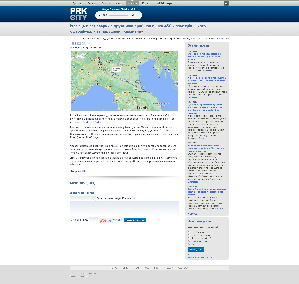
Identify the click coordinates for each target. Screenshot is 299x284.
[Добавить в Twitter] (79, 43)
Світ (206, 38)
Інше (193, 244)
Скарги (106, 3)
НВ (84, 171)
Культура (197, 38)
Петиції (91, 3)
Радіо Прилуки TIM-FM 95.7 (118, 9)
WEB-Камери (164, 3)
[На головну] (79, 14)
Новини (132, 3)
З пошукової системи (200, 235)
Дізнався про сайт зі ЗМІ (202, 238)
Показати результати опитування (200, 255)
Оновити (118, 219)
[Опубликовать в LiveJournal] (83, 43)
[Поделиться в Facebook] (74, 43)
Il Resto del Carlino (91, 122)
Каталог (147, 3)
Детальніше (207, 70)
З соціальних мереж (200, 232)
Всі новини (192, 213)
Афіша (118, 3)
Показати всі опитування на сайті (200, 257)
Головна (225, 38)
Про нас (77, 3)
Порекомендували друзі (202, 241)
